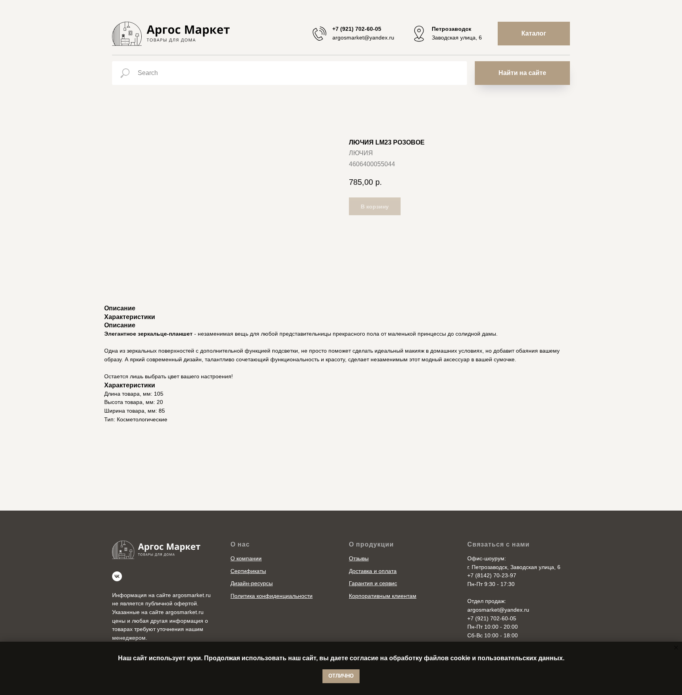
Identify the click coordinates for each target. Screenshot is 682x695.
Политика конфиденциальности (271, 596)
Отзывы (359, 558)
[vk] (117, 576)
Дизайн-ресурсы (251, 583)
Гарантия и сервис (373, 583)
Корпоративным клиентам (382, 596)
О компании (246, 558)
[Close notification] (676, 648)
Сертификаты (248, 571)
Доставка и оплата (373, 571)
